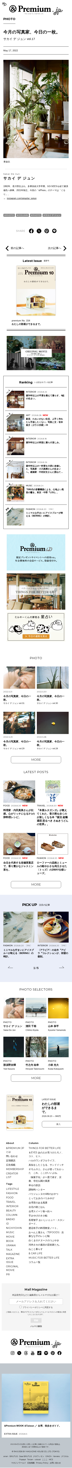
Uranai (11, 1245)
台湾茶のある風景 (38, 1202)
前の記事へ (17, 248)
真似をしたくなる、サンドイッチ (46, 1164)
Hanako (56, 1456)
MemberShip (15, 1169)
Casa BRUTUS (25, 1456)
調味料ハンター (37, 1189)
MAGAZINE (13, 1254)
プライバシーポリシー (34, 1312)
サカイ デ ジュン (19, 176)
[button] (10, 968)
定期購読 (10, 1160)
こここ (45, 1459)
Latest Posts (36, 772)
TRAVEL (11, 1201)
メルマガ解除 (36, 1326)
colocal (38, 1459)
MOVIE (10, 1236)
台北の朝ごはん (37, 1206)
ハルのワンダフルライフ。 (43, 1160)
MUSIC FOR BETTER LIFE (44, 1257)
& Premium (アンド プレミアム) (36, 10)
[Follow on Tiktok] (39, 1353)
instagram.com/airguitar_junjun (22, 198)
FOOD (10, 1197)
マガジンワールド (18, 1463)
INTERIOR (12, 1206)
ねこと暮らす (36, 1249)
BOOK (10, 1241)
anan (6, 1456)
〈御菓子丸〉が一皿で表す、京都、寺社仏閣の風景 (45, 1179)
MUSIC (10, 1232)
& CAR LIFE (35, 1253)
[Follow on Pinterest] (52, 1353)
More (36, 760)
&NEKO (10, 1219)
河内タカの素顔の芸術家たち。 (45, 1244)
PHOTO (9, 19)
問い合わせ (12, 1156)
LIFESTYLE (12, 1188)
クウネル (65, 1456)
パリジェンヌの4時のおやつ (43, 1193)
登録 (36, 1320)
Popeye (22, 1459)
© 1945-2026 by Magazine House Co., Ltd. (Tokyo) (35, 1451)
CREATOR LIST (12, 1175)
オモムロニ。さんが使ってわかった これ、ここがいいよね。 (46, 1171)
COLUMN (23, 215)
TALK (9, 1249)
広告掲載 (10, 1164)
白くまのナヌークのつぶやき (44, 1240)
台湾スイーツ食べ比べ (40, 1211)
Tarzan (30, 1459)
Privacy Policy (42, 1463)
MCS (51, 1459)
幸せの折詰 (34, 1185)
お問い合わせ (55, 1463)
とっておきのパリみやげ (41, 1198)
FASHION (12, 1193)
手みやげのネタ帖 (38, 1215)
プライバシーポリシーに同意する (38, 1307)
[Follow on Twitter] (19, 1353)
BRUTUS (14, 1456)
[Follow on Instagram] (12, 1353)
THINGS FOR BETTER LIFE (45, 1148)
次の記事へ (54, 248)
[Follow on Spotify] (46, 1353)
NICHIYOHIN (14, 1228)
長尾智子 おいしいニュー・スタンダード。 (46, 1221)
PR (8, 1274)
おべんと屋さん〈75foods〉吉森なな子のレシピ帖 (46, 1234)
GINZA (49, 1456)
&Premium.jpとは (15, 1150)
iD (7, 1223)
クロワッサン (38, 1456)
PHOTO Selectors (36, 989)
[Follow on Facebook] (59, 1353)
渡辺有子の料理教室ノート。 (44, 1228)
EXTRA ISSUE (10, 1260)
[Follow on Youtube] (32, 1353)
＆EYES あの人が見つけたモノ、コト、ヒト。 (46, 1154)
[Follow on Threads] (26, 1353)
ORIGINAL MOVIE (12, 1268)
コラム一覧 (34, 1262)
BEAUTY (11, 1210)
